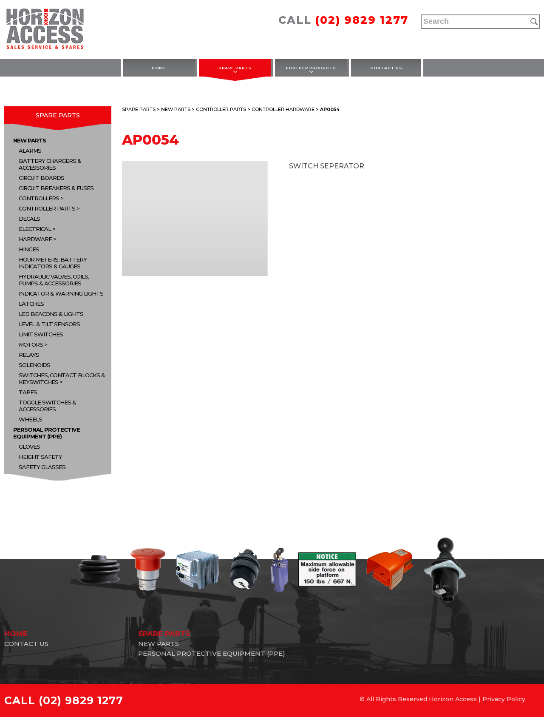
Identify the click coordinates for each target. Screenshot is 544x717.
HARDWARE (35, 239)
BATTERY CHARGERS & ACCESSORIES (50, 164)
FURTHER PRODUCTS (311, 67)
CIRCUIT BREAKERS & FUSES (56, 188)
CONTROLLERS (39, 198)
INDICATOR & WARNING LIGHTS (61, 293)
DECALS (29, 218)
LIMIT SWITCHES (41, 334)
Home (159, 67)
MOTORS (31, 344)
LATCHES (31, 303)
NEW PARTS (29, 140)
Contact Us (386, 67)
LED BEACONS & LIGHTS (51, 313)
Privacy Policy (503, 699)
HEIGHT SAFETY (40, 456)
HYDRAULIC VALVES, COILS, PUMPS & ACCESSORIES (54, 280)
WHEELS (30, 419)
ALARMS (30, 150)
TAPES (28, 392)
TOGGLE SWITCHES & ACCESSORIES (47, 406)
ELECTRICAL (35, 228)
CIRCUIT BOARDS (41, 177)
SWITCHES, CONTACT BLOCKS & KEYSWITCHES (62, 378)
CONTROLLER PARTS (47, 208)
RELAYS (29, 354)
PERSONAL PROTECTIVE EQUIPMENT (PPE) (46, 433)
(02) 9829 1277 (361, 20)
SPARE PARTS (235, 67)
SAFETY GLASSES (42, 467)
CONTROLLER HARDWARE (283, 109)
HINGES (29, 249)
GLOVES (29, 446)
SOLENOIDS (34, 364)
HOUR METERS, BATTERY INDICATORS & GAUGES (53, 263)
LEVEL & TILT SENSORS (49, 324)
